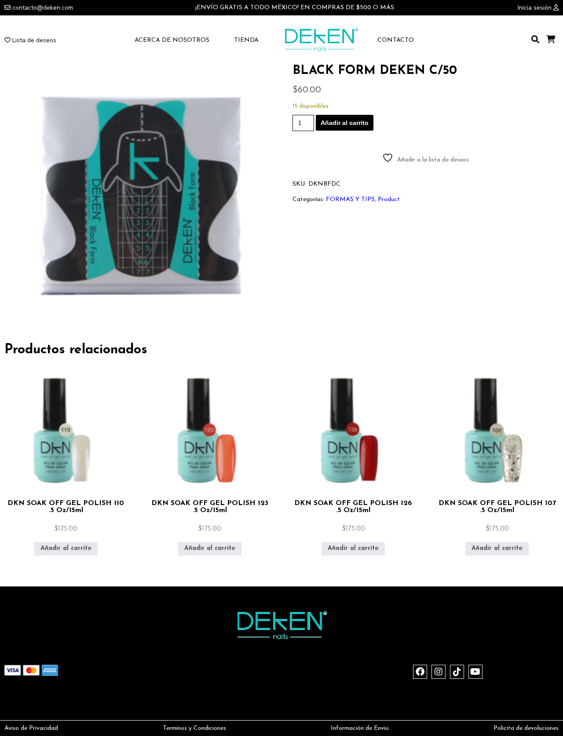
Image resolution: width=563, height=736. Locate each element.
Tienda (246, 40)
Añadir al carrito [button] (65, 548)
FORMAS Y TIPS (350, 199)
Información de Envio (360, 728)
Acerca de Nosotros (172, 40)
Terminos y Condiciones (194, 728)
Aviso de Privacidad (31, 728)
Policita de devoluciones (526, 728)
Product (389, 199)
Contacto (395, 40)
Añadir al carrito (345, 122)
